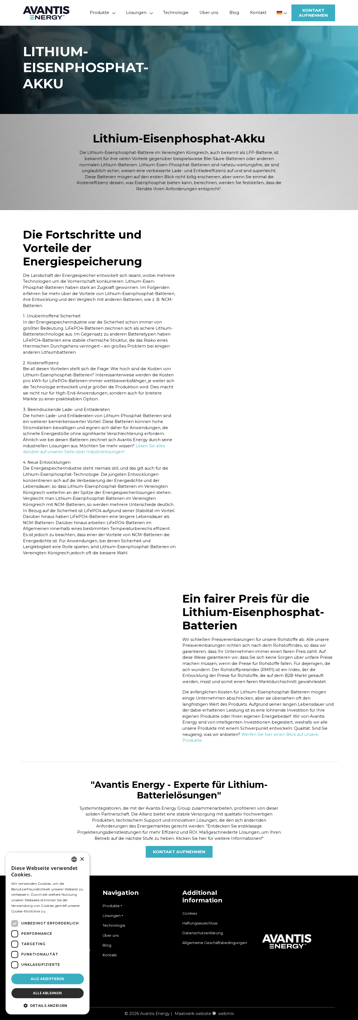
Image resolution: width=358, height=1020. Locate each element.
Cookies (189, 913)
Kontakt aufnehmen (313, 13)
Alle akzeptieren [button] (47, 978)
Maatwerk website (193, 1013)
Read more (56, 911)
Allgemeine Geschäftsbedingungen (214, 943)
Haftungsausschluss (199, 923)
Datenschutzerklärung (202, 933)
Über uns (208, 12)
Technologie (176, 12)
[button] (47, 1005)
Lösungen (136, 12)
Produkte (99, 12)
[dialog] (48, 933)
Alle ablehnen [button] (47, 993)
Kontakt (258, 12)
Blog (234, 12)
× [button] (82, 859)
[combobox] (74, 859)
